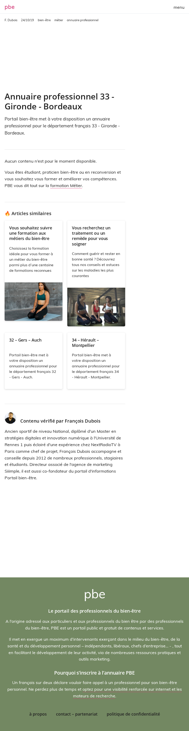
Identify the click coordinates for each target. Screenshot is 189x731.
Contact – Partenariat (76, 714)
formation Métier (66, 185)
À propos (38, 714)
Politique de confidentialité (133, 714)
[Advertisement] (65, 57)
